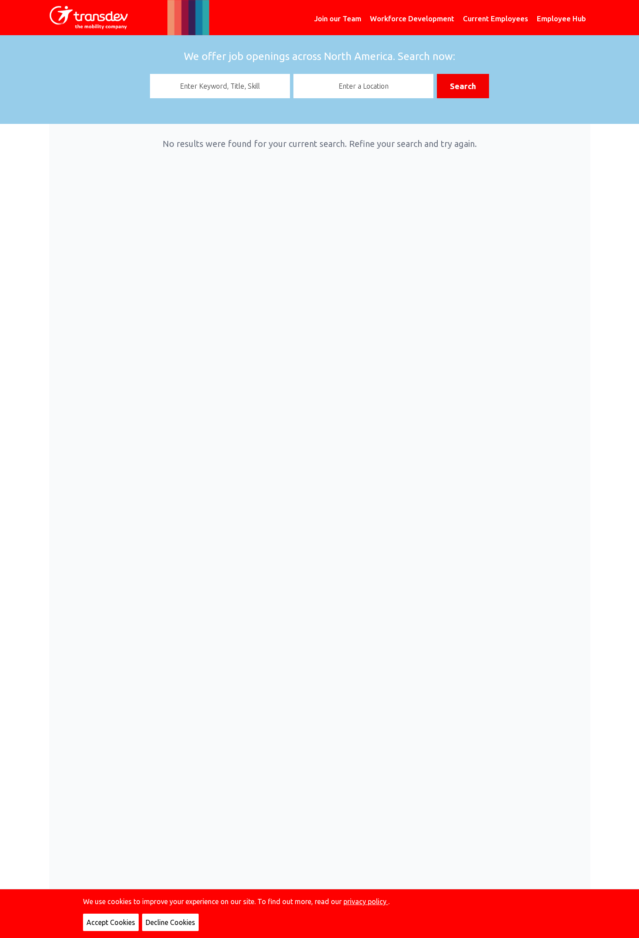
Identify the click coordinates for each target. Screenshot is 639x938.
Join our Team (337, 18)
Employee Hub (561, 18)
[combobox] (220, 86)
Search (463, 86)
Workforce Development (412, 18)
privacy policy (365, 901)
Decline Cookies (170, 922)
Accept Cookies (111, 922)
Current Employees (495, 18)
